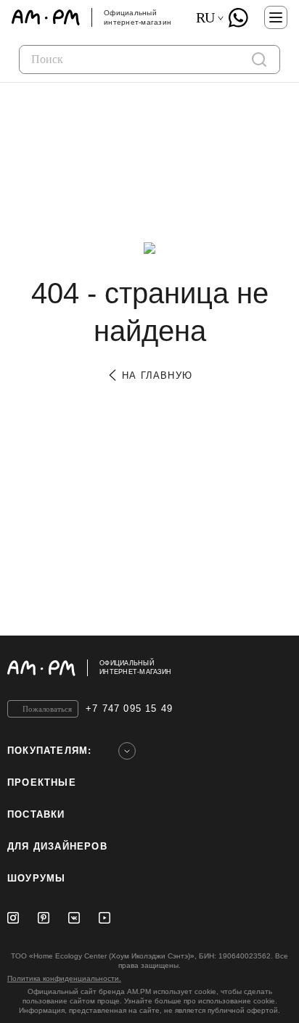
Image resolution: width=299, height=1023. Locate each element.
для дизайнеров (57, 846)
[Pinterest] (43, 918)
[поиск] (259, 59)
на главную (155, 375)
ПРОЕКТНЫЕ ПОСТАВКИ (41, 798)
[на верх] (277, 667)
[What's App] (238, 17)
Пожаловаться (47, 708)
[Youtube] (104, 918)
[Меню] (275, 17)
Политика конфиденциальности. (64, 978)
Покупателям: (49, 750)
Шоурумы (36, 878)
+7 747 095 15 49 (129, 708)
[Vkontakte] (74, 918)
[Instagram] (13, 918)
